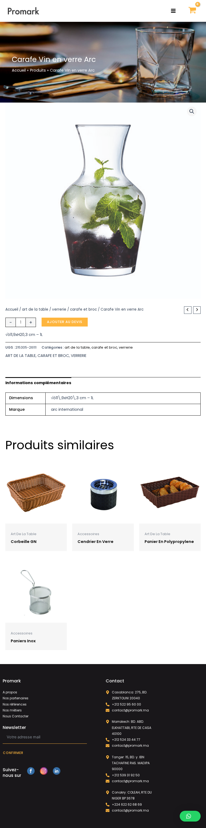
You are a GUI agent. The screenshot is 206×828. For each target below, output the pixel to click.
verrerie (59, 309)
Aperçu (36, 519)
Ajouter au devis (64, 322)
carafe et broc (83, 309)
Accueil (11, 309)
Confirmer (13, 752)
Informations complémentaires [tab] (38, 382)
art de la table (35, 309)
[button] (192, 111)
